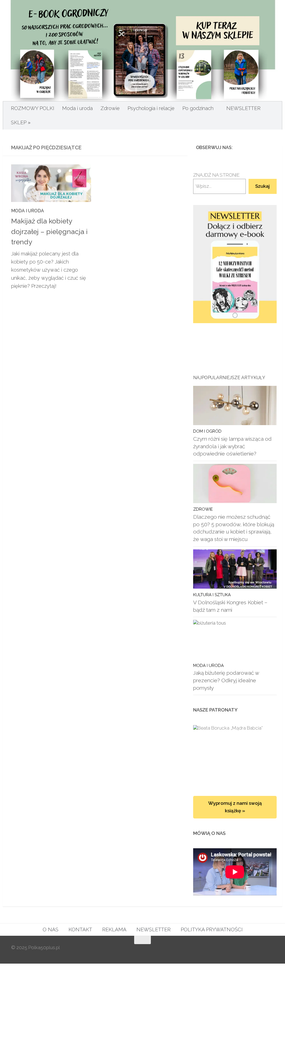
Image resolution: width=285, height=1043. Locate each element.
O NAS (50, 929)
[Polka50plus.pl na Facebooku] (243, 147)
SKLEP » (21, 122)
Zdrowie (110, 108)
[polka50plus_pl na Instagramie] (252, 147)
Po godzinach (197, 108)
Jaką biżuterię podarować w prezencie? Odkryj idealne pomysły (226, 680)
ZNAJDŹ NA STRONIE (216, 175)
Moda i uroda (77, 108)
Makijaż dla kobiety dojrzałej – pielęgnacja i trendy (49, 231)
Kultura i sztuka (212, 594)
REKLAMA (114, 929)
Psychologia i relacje (151, 108)
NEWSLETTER (243, 108)
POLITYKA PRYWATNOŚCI (212, 929)
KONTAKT (80, 929)
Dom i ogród (207, 431)
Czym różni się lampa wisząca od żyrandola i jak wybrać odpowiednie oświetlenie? (232, 446)
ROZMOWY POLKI (32, 108)
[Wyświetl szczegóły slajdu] (235, 264)
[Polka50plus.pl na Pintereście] (261, 147)
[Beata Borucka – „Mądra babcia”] (235, 755)
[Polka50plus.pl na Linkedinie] (270, 147)
